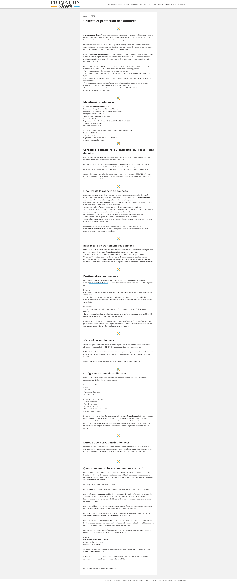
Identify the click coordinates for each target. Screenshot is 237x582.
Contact (154, 580)
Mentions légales (137, 580)
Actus (182, 4)
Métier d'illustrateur (148, 4)
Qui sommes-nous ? (165, 580)
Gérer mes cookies (180, 580)
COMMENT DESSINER (172, 4)
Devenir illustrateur (131, 4)
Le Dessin (161, 4)
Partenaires (117, 580)
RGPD (147, 580)
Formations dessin (115, 4)
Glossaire (126, 580)
